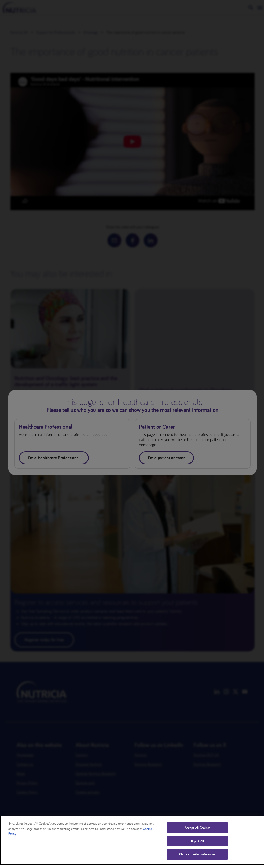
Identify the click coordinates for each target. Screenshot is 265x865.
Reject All (197, 841)
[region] (132, 840)
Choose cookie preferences (197, 854)
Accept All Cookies (197, 827)
